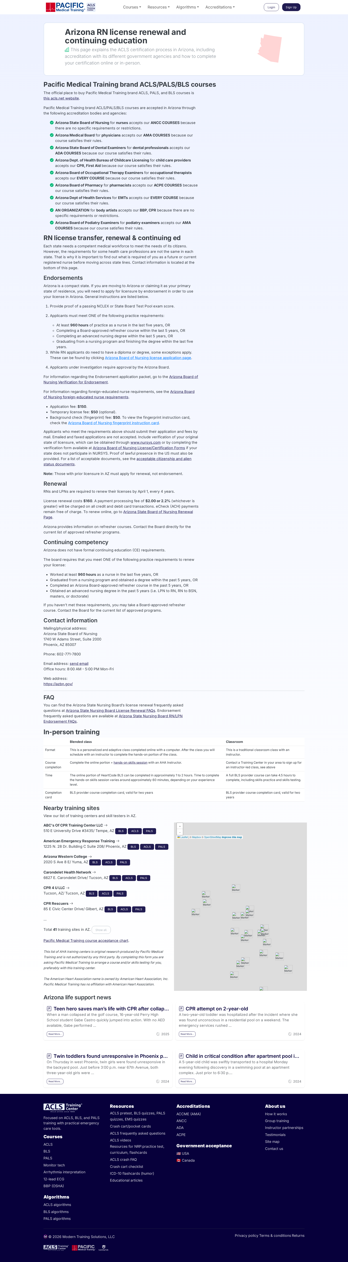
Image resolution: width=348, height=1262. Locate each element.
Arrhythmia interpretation (64, 1172)
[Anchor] (59, 32)
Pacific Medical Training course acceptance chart (86, 940)
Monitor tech (54, 1165)
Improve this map (232, 837)
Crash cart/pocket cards (130, 1126)
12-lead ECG (54, 1179)
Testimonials (275, 1135)
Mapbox (196, 837)
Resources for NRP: (126, 1146)
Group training (277, 1121)
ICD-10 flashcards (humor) (132, 1173)
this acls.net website (61, 98)
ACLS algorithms (57, 1205)
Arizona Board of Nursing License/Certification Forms (139, 448)
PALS (48, 1158)
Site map (272, 1141)
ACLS (48, 1144)
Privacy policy (246, 1235)
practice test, (153, 1146)
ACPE (181, 1135)
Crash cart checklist (126, 1166)
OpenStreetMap (212, 837)
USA (182, 1153)
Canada (185, 1160)
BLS (47, 1151)
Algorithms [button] (186, 7)
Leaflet (184, 837)
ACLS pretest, (122, 1113)
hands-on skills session (130, 762)
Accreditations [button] (218, 7)
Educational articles (126, 1180)
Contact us (274, 1148)
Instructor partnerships (284, 1128)
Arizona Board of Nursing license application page (148, 358)
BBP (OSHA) (54, 1186)
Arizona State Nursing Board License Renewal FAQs (110, 710)
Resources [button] (157, 7)
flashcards (138, 1153)
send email (79, 663)
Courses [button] (130, 7)
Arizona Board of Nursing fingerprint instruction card (113, 423)
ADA (180, 1128)
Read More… (55, 1034)
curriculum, (119, 1153)
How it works (276, 1114)
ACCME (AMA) (188, 1114)
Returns (298, 1235)
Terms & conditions (275, 1235)
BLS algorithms (56, 1212)
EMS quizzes (135, 1119)
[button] (264, 928)
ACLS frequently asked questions (137, 1133)
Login (271, 7)
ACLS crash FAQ (123, 1159)
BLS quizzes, (145, 1113)
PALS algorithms (57, 1218)
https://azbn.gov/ (58, 684)
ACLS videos (120, 1140)
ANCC (181, 1121)
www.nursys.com (145, 442)
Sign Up (291, 7)
